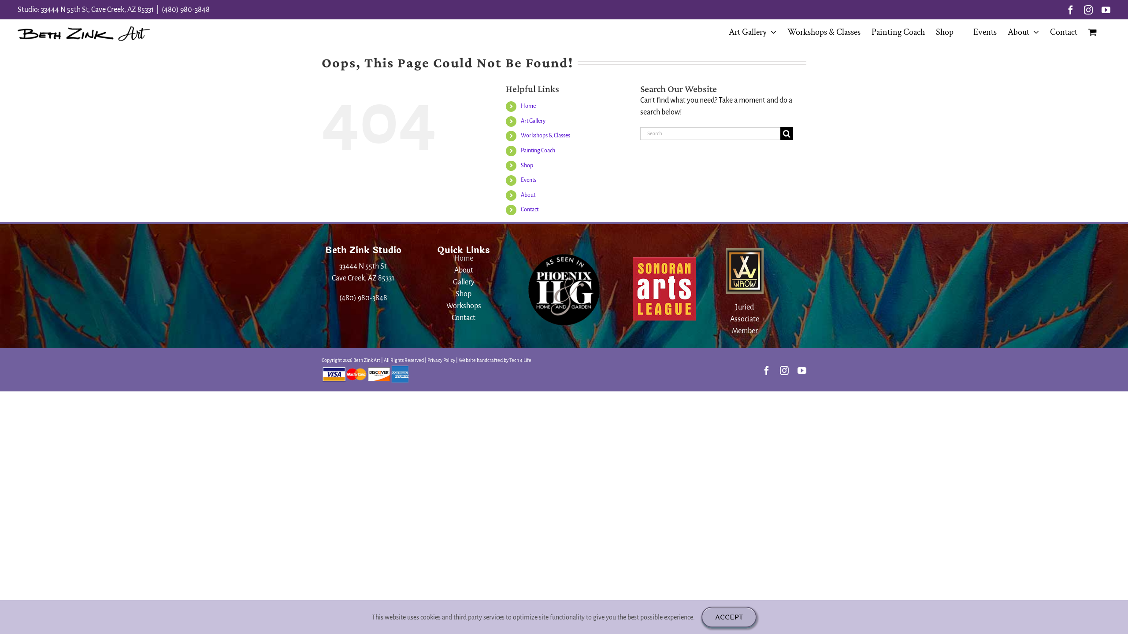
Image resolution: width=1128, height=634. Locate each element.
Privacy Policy (441, 360)
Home (528, 106)
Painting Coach (538, 150)
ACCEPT (729, 617)
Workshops (463, 306)
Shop (527, 165)
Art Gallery (533, 121)
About (528, 195)
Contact (529, 209)
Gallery (464, 282)
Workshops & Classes (545, 136)
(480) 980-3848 (186, 10)
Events (528, 180)
